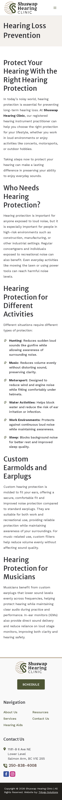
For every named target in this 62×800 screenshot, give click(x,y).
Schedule (31, 684)
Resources (40, 712)
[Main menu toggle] (55, 7)
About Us (10, 712)
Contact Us (40, 718)
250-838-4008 (23, 765)
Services (9, 718)
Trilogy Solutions (48, 792)
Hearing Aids (13, 725)
